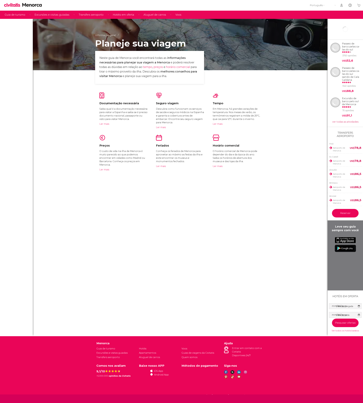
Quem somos (189, 357)
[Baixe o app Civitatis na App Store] (345, 240)
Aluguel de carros (154, 14)
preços (158, 67)
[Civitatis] (103, 398)
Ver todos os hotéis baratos (345, 331)
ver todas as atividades (345, 121)
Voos (178, 14)
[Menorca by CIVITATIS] (13, 5)
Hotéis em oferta (123, 14)
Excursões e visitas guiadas (52, 14)
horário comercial (178, 67)
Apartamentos (147, 353)
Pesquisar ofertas (345, 322)
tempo (147, 67)
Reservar (345, 213)
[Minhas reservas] (341, 5)
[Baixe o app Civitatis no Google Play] (345, 248)
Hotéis (142, 348)
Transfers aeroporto (91, 14)
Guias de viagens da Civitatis (198, 353)
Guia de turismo (15, 14)
